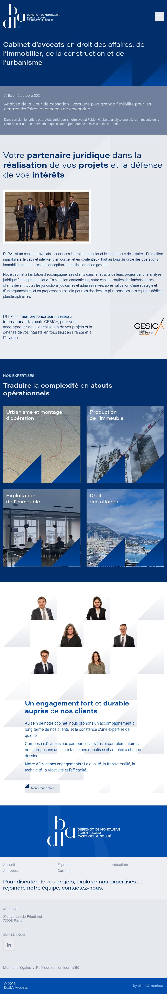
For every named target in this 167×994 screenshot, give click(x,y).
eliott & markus (150, 986)
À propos (10, 871)
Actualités (120, 865)
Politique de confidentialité (57, 968)
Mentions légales (17, 968)
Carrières (65, 871)
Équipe (63, 865)
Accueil (9, 865)
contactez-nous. (82, 888)
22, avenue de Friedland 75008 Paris (22, 919)
